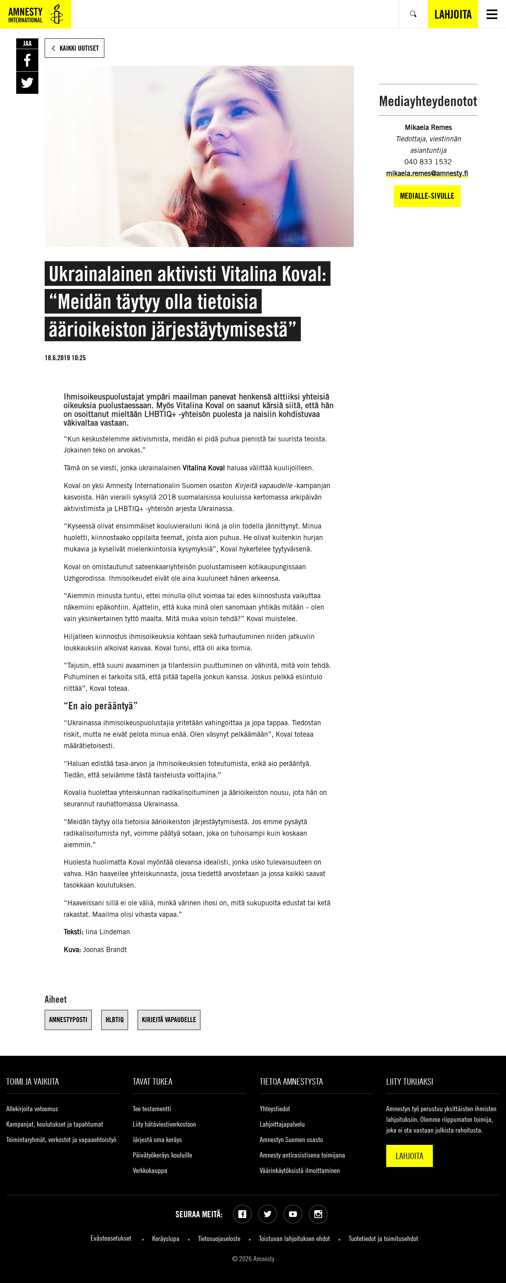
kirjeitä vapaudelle (169, 1019)
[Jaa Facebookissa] (27, 60)
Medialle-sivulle (427, 196)
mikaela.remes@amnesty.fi (427, 173)
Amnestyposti (68, 1019)
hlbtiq (115, 1019)
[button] (492, 14)
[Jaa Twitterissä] (27, 83)
